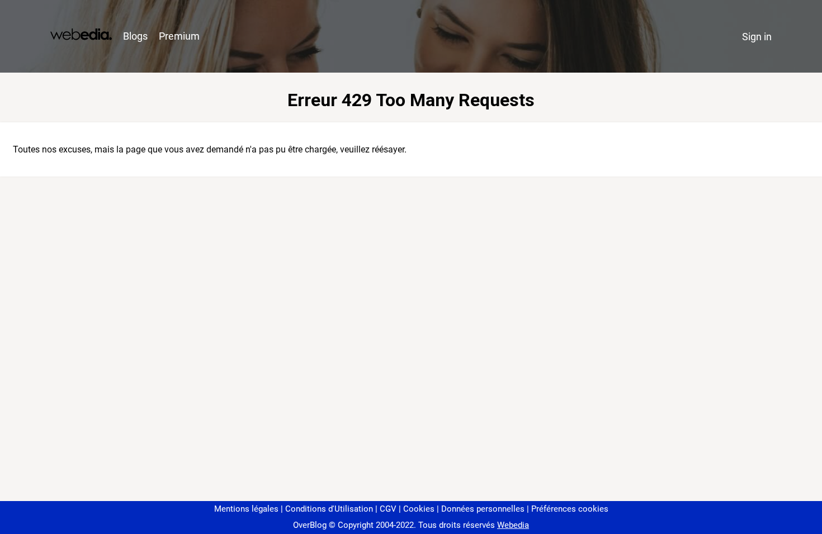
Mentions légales (246, 509)
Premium (179, 36)
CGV (388, 509)
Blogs (135, 36)
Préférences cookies (569, 509)
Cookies (418, 509)
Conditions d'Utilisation (329, 509)
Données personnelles (483, 509)
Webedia (513, 525)
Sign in (757, 36)
